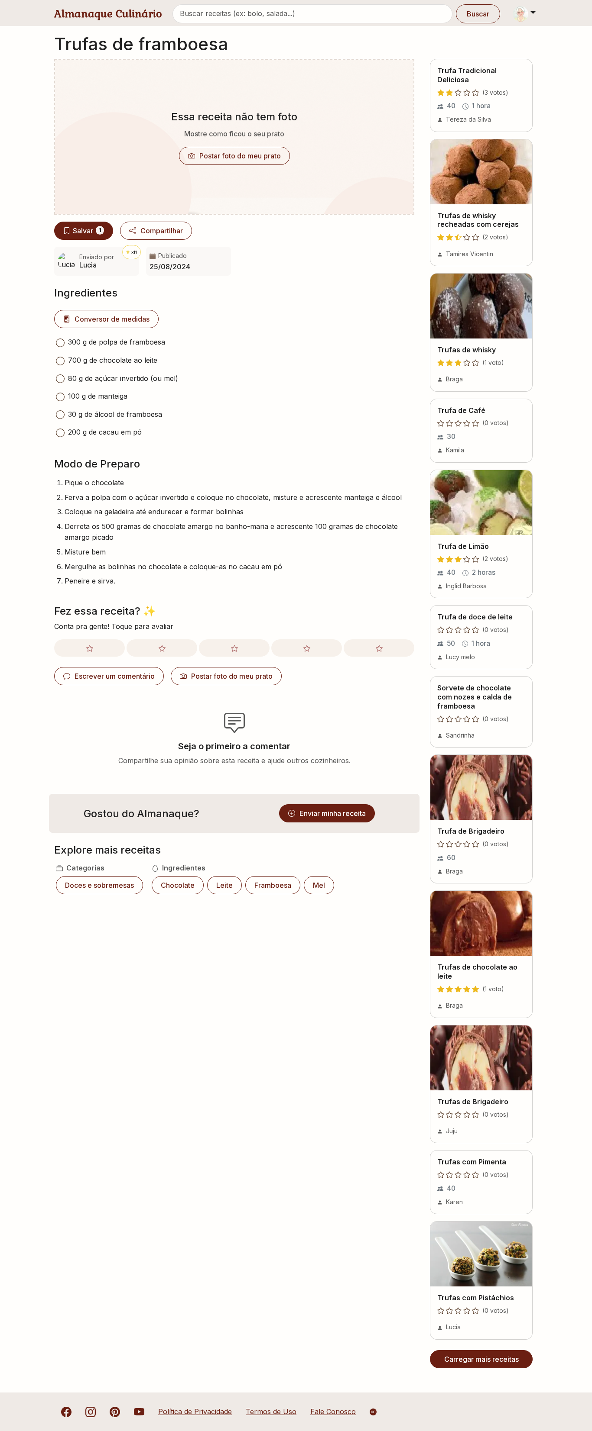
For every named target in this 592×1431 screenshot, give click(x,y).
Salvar (87, 230)
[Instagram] (90, 1411)
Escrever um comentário (115, 676)
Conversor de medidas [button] (112, 319)
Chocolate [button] (178, 885)
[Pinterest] (115, 1411)
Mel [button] (319, 885)
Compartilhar (161, 230)
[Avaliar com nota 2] (162, 648)
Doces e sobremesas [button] (99, 885)
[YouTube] (139, 1411)
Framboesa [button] (272, 885)
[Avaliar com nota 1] (89, 648)
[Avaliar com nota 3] (234, 648)
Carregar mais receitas (481, 1359)
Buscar (478, 14)
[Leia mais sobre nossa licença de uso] (373, 1411)
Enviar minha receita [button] (332, 813)
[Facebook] (66, 1411)
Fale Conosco (333, 1411)
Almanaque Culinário (108, 13)
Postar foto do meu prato (240, 155)
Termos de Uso (271, 1411)
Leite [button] (224, 885)
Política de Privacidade (195, 1411)
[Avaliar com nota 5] (379, 648)
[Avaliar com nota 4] (306, 648)
